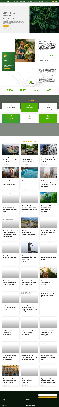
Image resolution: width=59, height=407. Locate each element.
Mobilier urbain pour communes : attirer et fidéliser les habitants (28, 159)
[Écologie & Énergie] (11, 105)
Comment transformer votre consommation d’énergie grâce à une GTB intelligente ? (29, 308)
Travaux (52, 4)
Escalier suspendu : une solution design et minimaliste (28, 380)
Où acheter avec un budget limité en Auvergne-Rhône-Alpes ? (29, 232)
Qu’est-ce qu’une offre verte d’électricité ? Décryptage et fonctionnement (47, 283)
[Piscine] (11, 116)
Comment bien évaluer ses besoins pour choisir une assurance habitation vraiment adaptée (10, 283)
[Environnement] (29, 105)
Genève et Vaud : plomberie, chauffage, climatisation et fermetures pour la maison (48, 183)
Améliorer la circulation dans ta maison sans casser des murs (48, 295)
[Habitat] (48, 105)
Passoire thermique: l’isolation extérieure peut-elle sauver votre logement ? (29, 208)
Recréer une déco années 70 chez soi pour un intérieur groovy (10, 357)
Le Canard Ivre (49, 50)
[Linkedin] (56, 1)
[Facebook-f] (52, 1)
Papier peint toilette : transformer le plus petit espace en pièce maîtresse (48, 380)
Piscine (45, 4)
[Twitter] (53, 1)
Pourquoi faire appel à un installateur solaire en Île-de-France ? (10, 159)
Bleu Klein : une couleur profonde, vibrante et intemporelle (28, 332)
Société (48, 4)
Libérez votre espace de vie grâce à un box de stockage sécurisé (48, 257)
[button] (55, 4)
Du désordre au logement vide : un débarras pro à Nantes (10, 307)
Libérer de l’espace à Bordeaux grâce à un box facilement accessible (10, 182)
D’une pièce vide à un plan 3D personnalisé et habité (10, 256)
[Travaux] (48, 116)
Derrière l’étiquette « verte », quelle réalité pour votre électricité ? (48, 232)
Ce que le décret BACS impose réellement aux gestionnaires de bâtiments (47, 208)
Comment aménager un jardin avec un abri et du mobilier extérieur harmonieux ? (47, 333)
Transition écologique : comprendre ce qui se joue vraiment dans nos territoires (29, 283)
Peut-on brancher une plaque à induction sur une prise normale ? (48, 357)
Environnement (36, 4)
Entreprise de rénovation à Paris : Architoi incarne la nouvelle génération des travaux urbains (10, 233)
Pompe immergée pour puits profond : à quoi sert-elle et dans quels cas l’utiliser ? (29, 258)
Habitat (41, 4)
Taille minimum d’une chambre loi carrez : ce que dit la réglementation (29, 357)
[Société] (29, 116)
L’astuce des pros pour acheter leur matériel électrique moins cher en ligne (9, 208)
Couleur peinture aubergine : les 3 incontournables (7, 332)
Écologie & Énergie (29, 4)
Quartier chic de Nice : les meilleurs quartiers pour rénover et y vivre (10, 380)
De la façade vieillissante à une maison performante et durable (48, 159)
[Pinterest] (55, 1)
